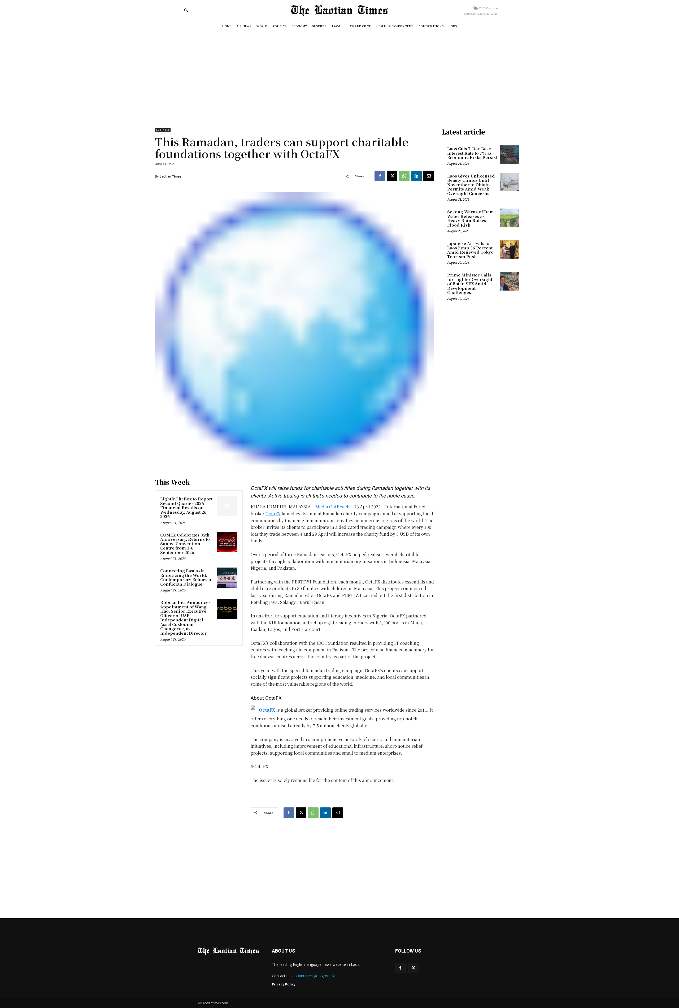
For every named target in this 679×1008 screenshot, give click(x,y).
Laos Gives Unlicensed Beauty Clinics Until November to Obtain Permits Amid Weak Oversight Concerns (471, 184)
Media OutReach (332, 507)
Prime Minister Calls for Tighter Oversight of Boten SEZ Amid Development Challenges (469, 283)
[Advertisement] (339, 77)
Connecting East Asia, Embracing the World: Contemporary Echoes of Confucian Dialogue (186, 577)
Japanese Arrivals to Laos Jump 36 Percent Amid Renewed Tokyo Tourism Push (470, 249)
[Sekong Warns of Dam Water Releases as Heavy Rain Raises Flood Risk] (509, 218)
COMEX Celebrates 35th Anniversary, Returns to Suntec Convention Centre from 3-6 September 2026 (185, 543)
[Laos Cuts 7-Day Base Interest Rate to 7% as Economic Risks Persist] (509, 154)
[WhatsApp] (404, 176)
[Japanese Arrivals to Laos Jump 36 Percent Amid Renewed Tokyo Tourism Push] (509, 249)
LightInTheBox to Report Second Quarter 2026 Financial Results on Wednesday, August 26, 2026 (186, 507)
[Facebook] (380, 176)
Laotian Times (170, 176)
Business (162, 129)
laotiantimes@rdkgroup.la (313, 975)
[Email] (428, 176)
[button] (186, 10)
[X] (392, 176)
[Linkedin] (416, 176)
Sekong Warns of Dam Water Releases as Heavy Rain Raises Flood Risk (470, 218)
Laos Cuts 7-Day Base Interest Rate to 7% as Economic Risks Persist (472, 153)
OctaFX (273, 514)
